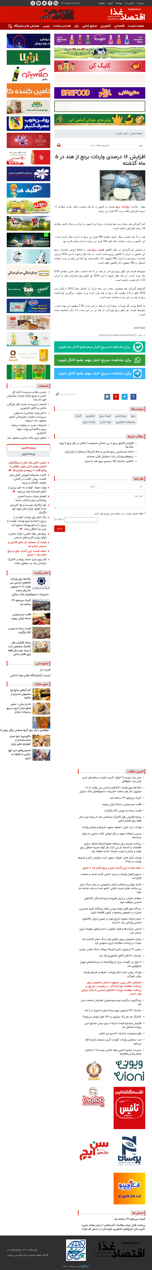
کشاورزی (106, 26)
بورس (46, 26)
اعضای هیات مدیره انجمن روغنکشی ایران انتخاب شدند (30, 498)
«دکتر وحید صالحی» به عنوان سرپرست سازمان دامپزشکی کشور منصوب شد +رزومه (27, 417)
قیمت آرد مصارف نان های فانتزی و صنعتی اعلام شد (27, 544)
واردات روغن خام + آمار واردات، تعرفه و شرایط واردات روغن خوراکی (112, 974)
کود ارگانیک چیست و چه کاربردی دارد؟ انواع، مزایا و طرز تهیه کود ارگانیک (28, 509)
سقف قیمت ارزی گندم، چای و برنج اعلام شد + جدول (27, 553)
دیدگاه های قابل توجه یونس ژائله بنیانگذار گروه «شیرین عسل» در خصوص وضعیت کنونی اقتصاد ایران (110, 911)
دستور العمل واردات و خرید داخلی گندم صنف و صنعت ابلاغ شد (111, 876)
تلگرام (38, 3)
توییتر (44, 3)
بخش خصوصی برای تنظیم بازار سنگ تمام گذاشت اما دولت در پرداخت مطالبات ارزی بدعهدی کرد (111, 941)
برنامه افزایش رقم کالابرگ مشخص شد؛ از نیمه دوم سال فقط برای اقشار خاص (19, 649)
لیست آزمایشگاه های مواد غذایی (30, 675)
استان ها (138, 1213)
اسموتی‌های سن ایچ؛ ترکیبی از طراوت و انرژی (19, 754)
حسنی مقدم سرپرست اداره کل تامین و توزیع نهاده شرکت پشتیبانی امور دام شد (26, 396)
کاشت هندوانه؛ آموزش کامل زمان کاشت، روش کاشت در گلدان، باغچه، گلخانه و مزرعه (27, 479)
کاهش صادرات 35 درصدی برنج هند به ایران (109, 461)
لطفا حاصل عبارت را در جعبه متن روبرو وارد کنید (119, 514)
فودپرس (123, 15)
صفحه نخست (136, 26)
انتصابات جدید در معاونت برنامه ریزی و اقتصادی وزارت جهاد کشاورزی (28, 429)
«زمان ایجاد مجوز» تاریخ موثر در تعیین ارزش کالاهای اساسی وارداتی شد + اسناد (111, 921)
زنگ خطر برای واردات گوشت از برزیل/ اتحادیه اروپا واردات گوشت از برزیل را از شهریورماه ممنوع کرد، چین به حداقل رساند (26, 523)
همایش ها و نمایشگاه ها (24, 26)
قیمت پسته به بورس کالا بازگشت (19, 630)
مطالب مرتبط (135, 436)
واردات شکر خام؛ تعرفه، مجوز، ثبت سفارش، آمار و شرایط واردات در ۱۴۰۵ (109, 860)
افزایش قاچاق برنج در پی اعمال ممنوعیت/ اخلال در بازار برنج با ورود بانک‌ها (96, 445)
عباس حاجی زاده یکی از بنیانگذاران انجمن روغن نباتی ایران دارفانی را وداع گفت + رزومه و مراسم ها (27, 466)
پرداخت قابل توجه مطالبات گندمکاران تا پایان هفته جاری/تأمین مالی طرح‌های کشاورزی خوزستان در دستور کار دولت (113, 1227)
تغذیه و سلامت (62, 26)
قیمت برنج (98, 249)
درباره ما (140, 3)
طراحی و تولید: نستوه (72, 1266)
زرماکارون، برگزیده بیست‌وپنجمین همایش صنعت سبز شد (111, 1002)
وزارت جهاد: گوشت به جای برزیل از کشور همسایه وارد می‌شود (27, 489)
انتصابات (43, 386)
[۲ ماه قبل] (41, 694)
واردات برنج (122, 206)
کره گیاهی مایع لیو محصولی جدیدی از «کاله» (20, 694)
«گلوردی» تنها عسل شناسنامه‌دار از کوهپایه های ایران (20, 740)
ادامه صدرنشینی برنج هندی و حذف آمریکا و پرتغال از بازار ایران (99, 451)
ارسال (60, 529)
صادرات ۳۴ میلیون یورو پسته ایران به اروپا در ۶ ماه (113, 1010)
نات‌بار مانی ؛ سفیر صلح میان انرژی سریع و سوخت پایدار (19, 708)
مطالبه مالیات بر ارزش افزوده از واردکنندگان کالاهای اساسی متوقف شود (112, 900)
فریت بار (45, 669)
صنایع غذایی (89, 26)
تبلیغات (102, 3)
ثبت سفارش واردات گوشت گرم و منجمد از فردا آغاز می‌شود (113, 1042)
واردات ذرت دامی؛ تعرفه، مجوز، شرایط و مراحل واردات (111, 827)
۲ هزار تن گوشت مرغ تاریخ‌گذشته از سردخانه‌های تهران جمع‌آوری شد (110, 964)
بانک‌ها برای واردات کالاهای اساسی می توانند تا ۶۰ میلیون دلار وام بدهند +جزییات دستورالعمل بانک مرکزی (29, 587)
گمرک (78, 416)
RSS (55, 3)
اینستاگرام (32, 3)
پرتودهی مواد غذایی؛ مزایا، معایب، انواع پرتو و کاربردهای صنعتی (27, 536)
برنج (133, 416)
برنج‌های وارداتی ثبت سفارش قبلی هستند (110, 456)
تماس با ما (129, 3)
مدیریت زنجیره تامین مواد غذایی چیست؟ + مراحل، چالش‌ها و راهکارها (113, 1052)
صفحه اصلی (136, 134)
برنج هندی (121, 416)
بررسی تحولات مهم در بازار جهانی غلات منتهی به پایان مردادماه (111, 835)
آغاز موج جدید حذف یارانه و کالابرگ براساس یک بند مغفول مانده (27, 561)
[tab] (28, 447)
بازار (76, 26)
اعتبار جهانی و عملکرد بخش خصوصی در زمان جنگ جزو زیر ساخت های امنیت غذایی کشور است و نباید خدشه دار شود (109, 888)
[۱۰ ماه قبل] (41, 723)
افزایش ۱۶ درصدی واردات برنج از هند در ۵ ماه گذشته (100, 160)
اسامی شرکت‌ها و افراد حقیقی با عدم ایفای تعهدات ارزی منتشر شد (110, 931)
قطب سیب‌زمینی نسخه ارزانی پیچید (21, 616)
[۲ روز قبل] (41, 583)
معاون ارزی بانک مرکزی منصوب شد (26, 438)
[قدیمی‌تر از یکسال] (41, 741)
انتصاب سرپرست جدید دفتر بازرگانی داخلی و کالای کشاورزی (26, 406)
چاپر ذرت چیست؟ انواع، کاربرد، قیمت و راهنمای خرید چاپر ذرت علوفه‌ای (111, 779)
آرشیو (110, 3)
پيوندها (119, 3)
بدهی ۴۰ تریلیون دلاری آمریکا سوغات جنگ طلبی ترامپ (110, 949)
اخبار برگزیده (121, 134)
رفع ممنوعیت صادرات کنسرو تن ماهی (120, 1033)
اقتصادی (119, 26)
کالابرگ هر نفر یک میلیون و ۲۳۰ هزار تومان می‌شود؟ (111, 1017)
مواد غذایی (105, 422)
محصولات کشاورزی (125, 422)
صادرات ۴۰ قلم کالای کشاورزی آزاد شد (120, 955)
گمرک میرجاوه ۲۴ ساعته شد (21, 602)
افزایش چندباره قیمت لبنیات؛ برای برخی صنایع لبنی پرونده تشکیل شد (113, 1025)
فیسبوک (50, 3)
